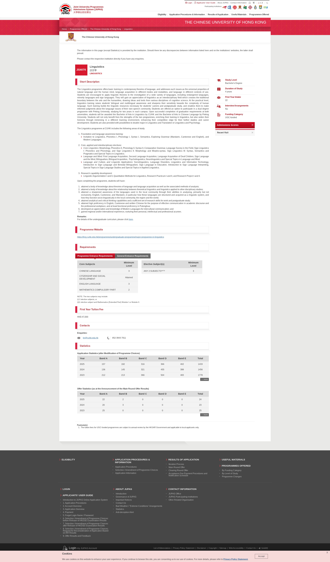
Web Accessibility (236, 548)
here (131, 219)
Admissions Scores (227, 125)
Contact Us (251, 548)
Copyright (213, 548)
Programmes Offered (78, 29)
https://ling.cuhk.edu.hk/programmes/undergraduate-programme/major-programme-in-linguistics (120, 237)
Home (64, 29)
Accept (261, 556)
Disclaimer (201, 548)
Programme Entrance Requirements (95, 256)
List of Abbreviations (162, 548)
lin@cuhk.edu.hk (90, 338)
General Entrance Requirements (132, 256)
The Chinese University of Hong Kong (105, 29)
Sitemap (222, 548)
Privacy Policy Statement (183, 548)
